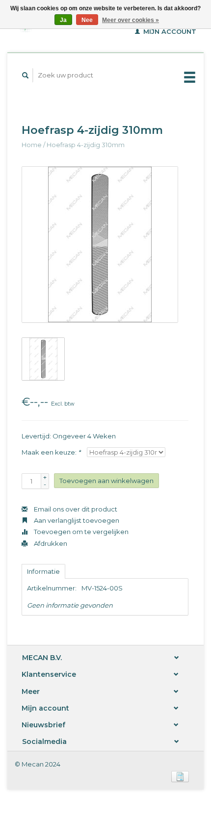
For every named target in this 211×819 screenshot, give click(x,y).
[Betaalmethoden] (180, 776)
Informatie (43, 571)
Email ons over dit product (74, 509)
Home (32, 145)
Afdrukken (49, 543)
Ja (63, 20)
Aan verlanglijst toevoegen (75, 520)
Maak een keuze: (51, 452)
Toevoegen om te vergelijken (80, 532)
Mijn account (168, 31)
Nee (87, 20)
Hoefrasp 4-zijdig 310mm (86, 145)
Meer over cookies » (130, 20)
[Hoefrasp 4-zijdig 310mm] (100, 244)
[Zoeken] (25, 75)
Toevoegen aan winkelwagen (106, 481)
